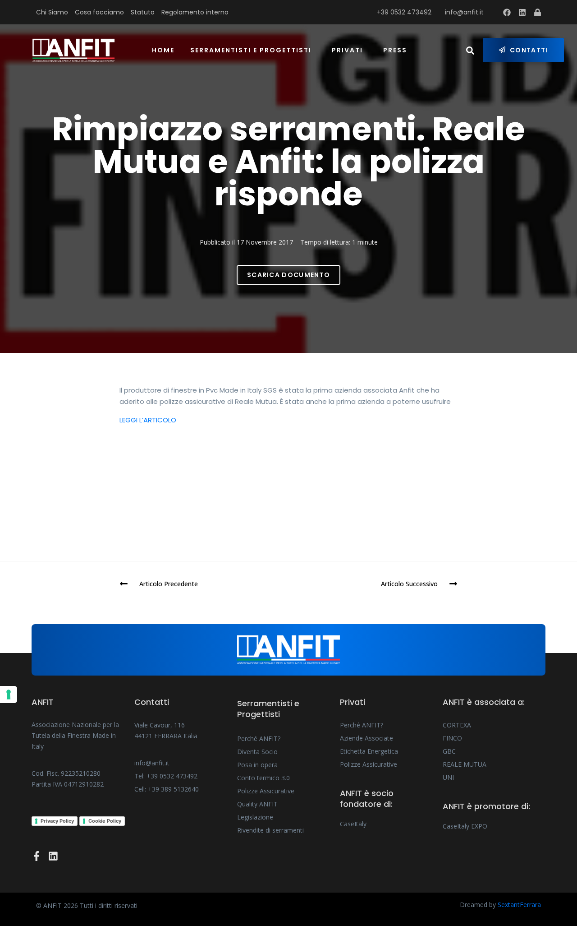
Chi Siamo (52, 12)
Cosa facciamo (99, 12)
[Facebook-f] (36, 856)
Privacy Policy (57, 821)
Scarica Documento (288, 274)
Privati (347, 50)
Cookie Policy (104, 821)
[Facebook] (507, 12)
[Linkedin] (522, 12)
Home (163, 50)
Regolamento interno (195, 12)
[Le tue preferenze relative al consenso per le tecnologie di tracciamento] (8, 694)
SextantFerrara (519, 904)
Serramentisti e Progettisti (250, 50)
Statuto (143, 12)
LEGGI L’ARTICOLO (147, 420)
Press (395, 50)
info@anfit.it (464, 12)
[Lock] (537, 12)
